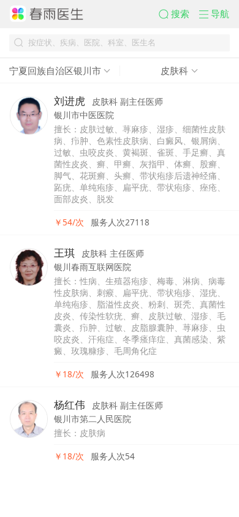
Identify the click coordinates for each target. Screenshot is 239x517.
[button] (179, 13)
